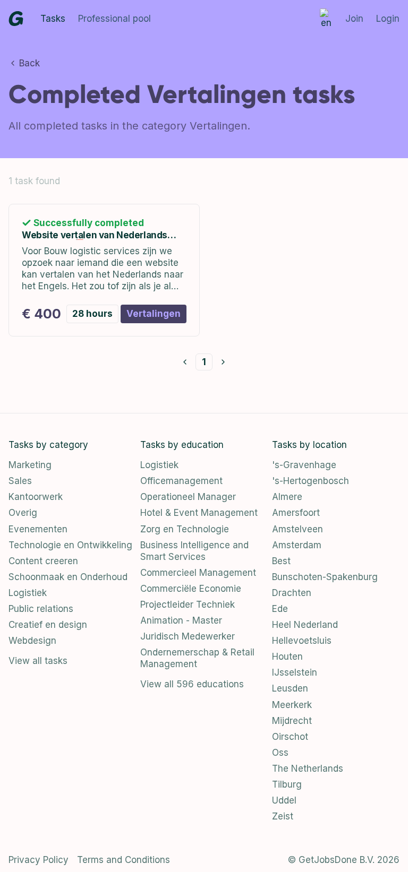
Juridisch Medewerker (187, 636)
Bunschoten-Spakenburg (325, 577)
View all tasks (37, 660)
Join (354, 18)
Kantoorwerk (35, 496)
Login (388, 18)
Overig (22, 512)
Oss (280, 752)
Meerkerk (292, 705)
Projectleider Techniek (187, 604)
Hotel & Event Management (199, 512)
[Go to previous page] (184, 361)
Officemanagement (181, 481)
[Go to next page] (223, 361)
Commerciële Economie (190, 588)
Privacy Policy (38, 859)
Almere (287, 496)
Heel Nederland (305, 624)
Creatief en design (47, 624)
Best (281, 561)
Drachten (291, 593)
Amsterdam (296, 545)
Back (29, 63)
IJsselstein (294, 672)
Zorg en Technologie (184, 529)
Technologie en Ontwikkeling (70, 545)
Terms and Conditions (123, 859)
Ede (280, 608)
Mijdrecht (292, 720)
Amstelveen (297, 529)
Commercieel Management (198, 572)
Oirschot (290, 736)
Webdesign (32, 640)
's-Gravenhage (304, 465)
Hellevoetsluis (302, 640)
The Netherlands (307, 768)
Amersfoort (296, 512)
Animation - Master (181, 620)
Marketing (30, 465)
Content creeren (43, 561)
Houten (287, 656)
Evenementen (37, 529)
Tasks (52, 18)
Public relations (40, 608)
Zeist (282, 816)
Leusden (290, 688)
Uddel (284, 800)
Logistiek (27, 593)
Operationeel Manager (188, 496)
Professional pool (114, 18)
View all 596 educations (192, 684)
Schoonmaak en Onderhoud (68, 577)
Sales (20, 481)
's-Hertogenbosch (310, 481)
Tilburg (287, 784)
